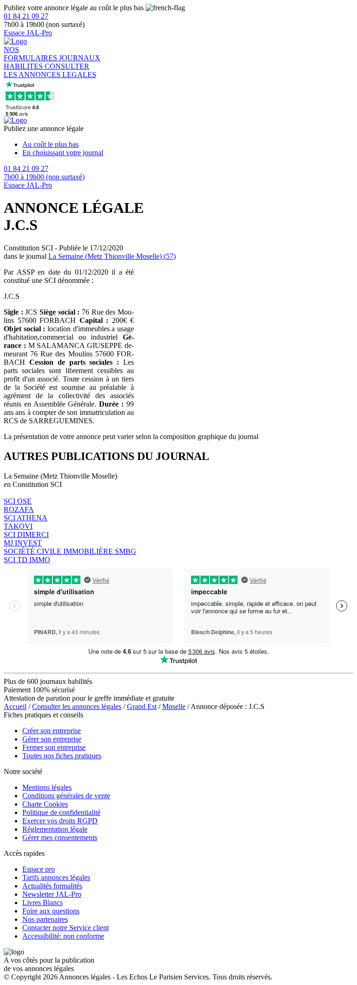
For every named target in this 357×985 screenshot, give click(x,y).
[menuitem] (187, 144)
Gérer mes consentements (59, 837)
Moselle (173, 706)
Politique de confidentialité (61, 812)
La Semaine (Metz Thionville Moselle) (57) (112, 256)
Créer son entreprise (51, 731)
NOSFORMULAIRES (31, 54)
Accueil (15, 706)
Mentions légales (47, 787)
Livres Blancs (42, 902)
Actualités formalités (52, 886)
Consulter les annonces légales (76, 706)
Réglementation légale (54, 829)
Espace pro (38, 869)
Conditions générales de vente (66, 796)
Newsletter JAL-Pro (51, 894)
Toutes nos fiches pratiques (61, 756)
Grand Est (142, 706)
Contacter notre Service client (65, 928)
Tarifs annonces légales (56, 877)
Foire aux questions (50, 911)
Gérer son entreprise (51, 739)
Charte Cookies (45, 804)
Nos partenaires (45, 919)
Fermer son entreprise (54, 747)
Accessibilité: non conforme (63, 936)
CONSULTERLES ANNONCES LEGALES (50, 70)
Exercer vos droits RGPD (60, 821)
